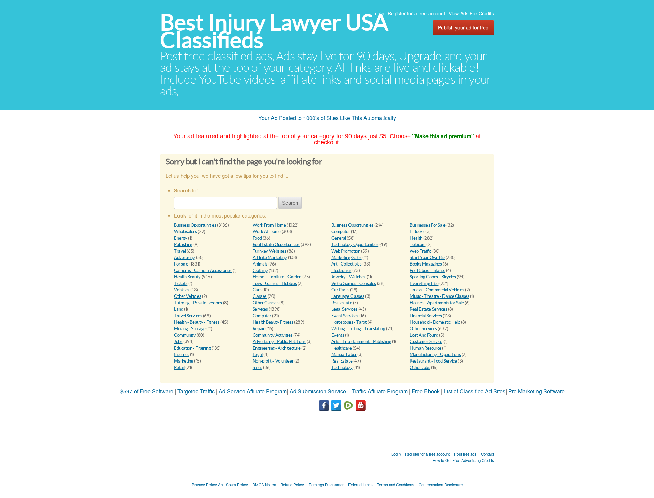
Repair (259, 328)
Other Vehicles (187, 296)
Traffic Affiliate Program (380, 391)
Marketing (183, 361)
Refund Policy (292, 484)
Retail (179, 367)
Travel (180, 251)
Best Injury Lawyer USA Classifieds (274, 31)
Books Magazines (426, 264)
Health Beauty (187, 276)
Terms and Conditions (395, 484)
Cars (257, 289)
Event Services (345, 315)
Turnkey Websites (269, 251)
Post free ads (465, 454)
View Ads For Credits (471, 13)
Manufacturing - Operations (435, 354)
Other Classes (266, 302)
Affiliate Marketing (270, 257)
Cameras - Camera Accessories (203, 270)
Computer (340, 231)
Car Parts (340, 289)
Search (290, 203)
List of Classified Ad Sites (474, 391)
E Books (417, 231)
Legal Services (344, 309)
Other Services (423, 328)
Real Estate (342, 361)
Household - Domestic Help (435, 322)
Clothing (260, 270)
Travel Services (188, 315)
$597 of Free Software (146, 391)
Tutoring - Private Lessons (198, 302)
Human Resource (425, 348)
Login (378, 13)
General (338, 238)
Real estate (341, 302)
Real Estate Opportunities (276, 244)
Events (337, 335)
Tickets (180, 283)
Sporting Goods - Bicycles (433, 276)
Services (260, 309)
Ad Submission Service (318, 391)
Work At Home (267, 231)
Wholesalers (185, 231)
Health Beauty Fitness (273, 322)
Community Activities (272, 335)
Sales (257, 367)
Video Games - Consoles (353, 283)
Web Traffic (420, 251)
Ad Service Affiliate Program (253, 391)
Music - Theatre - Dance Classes (439, 296)
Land (178, 309)
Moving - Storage (190, 328)
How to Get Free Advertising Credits (463, 460)
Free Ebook (426, 391)
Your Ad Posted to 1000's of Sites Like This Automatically (327, 118)
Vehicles (181, 289)
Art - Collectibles (346, 264)
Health (416, 238)
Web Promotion (345, 251)
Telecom (417, 244)
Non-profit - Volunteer (273, 361)
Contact (487, 454)
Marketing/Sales (346, 257)
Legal (258, 354)
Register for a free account (416, 13)
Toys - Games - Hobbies (275, 283)
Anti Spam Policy (233, 484)
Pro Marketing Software (536, 391)
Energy (180, 238)
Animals (260, 264)
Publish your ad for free (463, 27)
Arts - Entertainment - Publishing (361, 341)
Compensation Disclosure (441, 484)
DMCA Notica (264, 484)
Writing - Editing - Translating (358, 328)
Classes (260, 296)
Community (185, 335)
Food (257, 238)
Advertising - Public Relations (279, 341)
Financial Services (426, 315)
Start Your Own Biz (427, 257)
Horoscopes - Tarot (349, 322)
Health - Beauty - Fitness (196, 322)
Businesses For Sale (428, 225)
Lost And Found (424, 335)
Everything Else (424, 283)
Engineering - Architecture (277, 348)
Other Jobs (420, 367)
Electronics (341, 270)
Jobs (178, 341)
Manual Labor (344, 354)
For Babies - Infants (427, 270)
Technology (342, 367)
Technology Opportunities (355, 244)
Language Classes (347, 296)
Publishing (183, 244)
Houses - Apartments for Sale (437, 302)
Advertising (184, 257)
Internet (181, 354)
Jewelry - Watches (348, 276)
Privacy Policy (204, 484)
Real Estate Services (428, 309)
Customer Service (426, 341)
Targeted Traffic (196, 391)
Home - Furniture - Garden (277, 276)
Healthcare (341, 348)
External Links (360, 484)
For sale (181, 264)
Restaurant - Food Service (433, 361)
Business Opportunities (195, 225)
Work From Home (269, 225)
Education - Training (192, 348)
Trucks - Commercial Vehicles (437, 289)
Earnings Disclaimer (326, 484)
